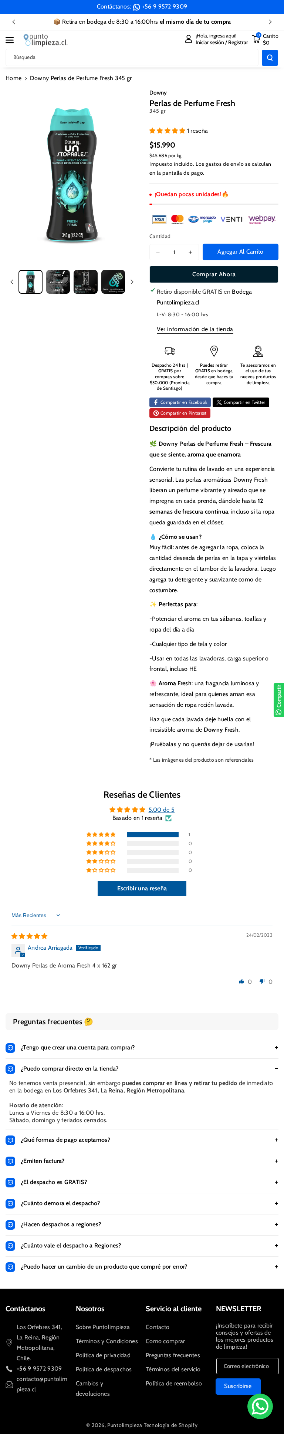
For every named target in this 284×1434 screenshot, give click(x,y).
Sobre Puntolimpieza (103, 1327)
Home (13, 78)
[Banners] (213, 219)
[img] (29, 936)
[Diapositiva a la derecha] (132, 282)
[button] (14, 40)
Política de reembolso (174, 1383)
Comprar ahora (214, 274)
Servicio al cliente (174, 1308)
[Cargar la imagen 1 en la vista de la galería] (30, 282)
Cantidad (159, 236)
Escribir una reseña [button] (142, 888)
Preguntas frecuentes (173, 1355)
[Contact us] (260, 1406)
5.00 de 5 (162, 809)
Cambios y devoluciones (93, 1388)
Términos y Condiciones (107, 1341)
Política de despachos (104, 1369)
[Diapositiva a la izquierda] (12, 282)
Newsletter (238, 1308)
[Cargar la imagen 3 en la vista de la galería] (86, 282)
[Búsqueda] (270, 58)
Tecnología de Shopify (171, 1425)
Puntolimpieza (124, 1425)
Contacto (157, 1327)
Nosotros (90, 1308)
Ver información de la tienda (195, 329)
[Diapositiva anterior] (14, 22)
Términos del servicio (173, 1369)
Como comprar (165, 1341)
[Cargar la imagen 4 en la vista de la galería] (113, 282)
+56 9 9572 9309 (164, 6)
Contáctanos (25, 1308)
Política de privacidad (103, 1355)
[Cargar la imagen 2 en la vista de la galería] (58, 282)
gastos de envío (225, 164)
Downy (158, 92)
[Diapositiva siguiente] (270, 22)
